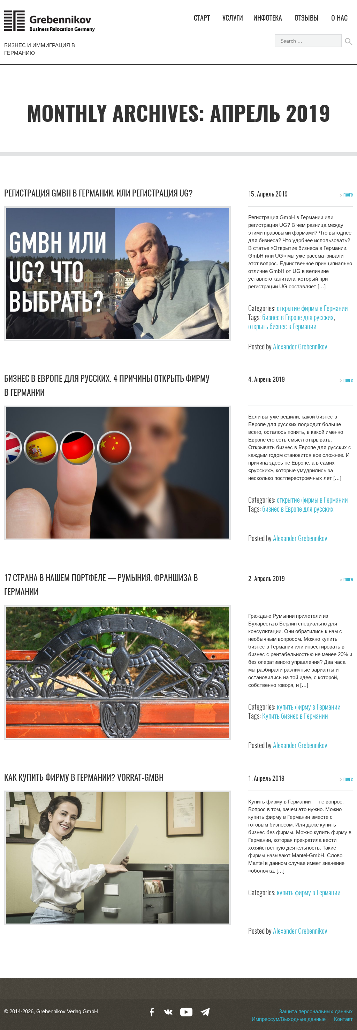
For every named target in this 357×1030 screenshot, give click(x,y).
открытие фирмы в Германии (312, 308)
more (347, 195)
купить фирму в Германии (309, 707)
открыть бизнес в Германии (282, 327)
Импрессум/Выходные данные (289, 1019)
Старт (202, 18)
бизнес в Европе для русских (298, 317)
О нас (339, 18)
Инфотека (267, 18)
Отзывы (307, 18)
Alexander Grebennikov (300, 347)
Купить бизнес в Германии (295, 716)
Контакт (343, 1019)
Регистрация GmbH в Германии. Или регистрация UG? (98, 194)
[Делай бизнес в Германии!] (49, 24)
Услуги (232, 18)
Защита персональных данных (316, 1011)
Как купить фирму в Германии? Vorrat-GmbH (84, 778)
